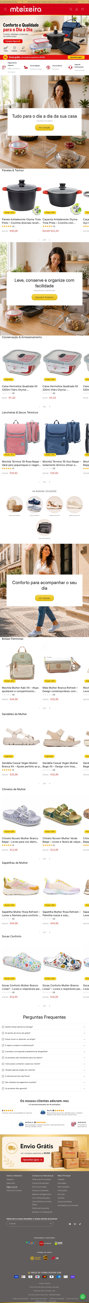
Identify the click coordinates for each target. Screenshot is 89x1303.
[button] (5, 9)
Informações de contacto (39, 1299)
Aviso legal (52, 1301)
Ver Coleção (44, 127)
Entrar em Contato (14, 1190)
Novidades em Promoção (68, 1205)
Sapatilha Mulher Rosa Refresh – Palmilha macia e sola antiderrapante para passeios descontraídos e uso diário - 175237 (62, 913)
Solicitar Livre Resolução (42, 1212)
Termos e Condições (40, 1190)
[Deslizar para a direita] (49, 239)
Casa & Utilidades (65, 1201)
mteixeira (47, 1283)
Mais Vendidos (63, 1187)
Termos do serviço (73, 1299)
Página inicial (12, 1187)
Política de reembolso (57, 1299)
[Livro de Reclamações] (45, 1243)
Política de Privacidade (41, 1179)
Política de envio (40, 1301)
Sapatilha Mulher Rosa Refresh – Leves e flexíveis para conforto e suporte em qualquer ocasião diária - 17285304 (21, 913)
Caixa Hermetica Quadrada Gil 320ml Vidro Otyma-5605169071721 (60, 388)
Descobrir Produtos (44, 297)
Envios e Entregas (39, 1187)
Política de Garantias (40, 1208)
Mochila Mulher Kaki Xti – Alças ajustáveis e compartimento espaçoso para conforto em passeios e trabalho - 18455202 (20, 689)
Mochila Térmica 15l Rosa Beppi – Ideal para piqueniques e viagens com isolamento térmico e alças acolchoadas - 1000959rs (21, 463)
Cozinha (61, 1198)
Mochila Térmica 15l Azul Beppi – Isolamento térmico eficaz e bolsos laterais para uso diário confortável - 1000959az (62, 463)
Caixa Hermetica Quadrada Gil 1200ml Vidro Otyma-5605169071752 (19, 388)
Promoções (62, 1190)
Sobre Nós (11, 1183)
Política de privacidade (20, 1299)
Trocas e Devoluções (40, 1183)
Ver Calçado (44, 598)
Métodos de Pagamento (41, 1194)
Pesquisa (10, 1179)
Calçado (61, 1179)
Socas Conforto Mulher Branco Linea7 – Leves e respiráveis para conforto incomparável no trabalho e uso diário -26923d (62, 987)
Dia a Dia (61, 1194)
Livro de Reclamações (41, 1198)
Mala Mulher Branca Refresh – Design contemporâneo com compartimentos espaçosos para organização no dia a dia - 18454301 (62, 689)
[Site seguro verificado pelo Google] (30, 1243)
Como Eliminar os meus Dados (41, 1203)
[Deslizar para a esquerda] (39, 239)
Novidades (62, 1183)
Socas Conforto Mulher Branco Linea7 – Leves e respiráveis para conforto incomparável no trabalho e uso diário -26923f (21, 987)
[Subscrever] (50, 1224)
